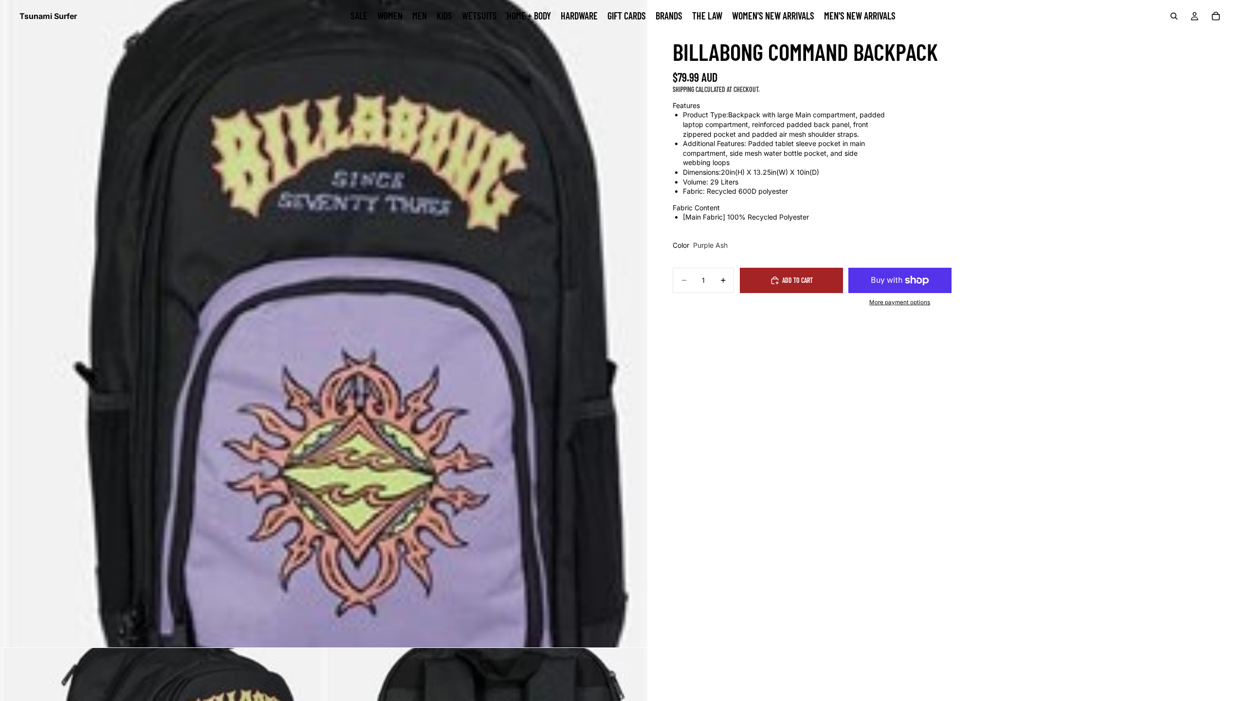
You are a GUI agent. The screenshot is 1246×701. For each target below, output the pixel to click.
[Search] (1174, 16)
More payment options (899, 302)
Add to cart (797, 280)
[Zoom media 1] (323, 323)
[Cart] (1216, 16)
